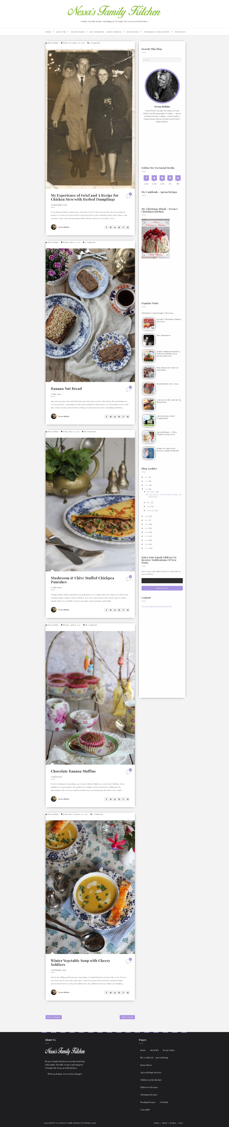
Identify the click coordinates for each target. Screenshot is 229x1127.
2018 (147, 516)
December (151, 492)
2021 (146, 481)
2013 (146, 536)
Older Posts (127, 1017)
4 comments (95, 43)
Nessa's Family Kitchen (70, 1123)
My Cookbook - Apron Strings (105, 32)
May (148, 502)
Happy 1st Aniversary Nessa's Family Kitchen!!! (168, 449)
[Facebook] (146, 178)
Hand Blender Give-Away (168, 384)
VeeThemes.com (89, 1123)
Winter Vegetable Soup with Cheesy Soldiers (80, 962)
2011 (146, 544)
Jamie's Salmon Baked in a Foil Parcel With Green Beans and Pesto (168, 353)
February (151, 510)
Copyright (145, 1109)
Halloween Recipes (149, 1087)
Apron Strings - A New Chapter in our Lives (167, 433)
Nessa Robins (53, 43)
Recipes (173, 1123)
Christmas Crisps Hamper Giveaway (157, 313)
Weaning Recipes (148, 1102)
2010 (147, 548)
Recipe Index (78, 32)
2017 (146, 520)
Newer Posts (53, 1017)
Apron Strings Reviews (150, 1072)
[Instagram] (162, 178)
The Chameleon (163, 335)
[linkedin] (178, 178)
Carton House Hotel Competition (166, 417)
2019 (147, 489)
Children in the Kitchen (157, 32)
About (164, 1123)
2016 (147, 524)
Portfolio (180, 32)
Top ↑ (181, 1123)
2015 (146, 528)
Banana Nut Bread (66, 388)
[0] (129, 197)
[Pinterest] (170, 178)
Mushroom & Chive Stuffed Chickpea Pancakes (82, 580)
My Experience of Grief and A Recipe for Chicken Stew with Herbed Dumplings (84, 197)
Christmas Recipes (148, 1094)
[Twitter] (154, 178)
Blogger (78, 1074)
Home (48, 32)
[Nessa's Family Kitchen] (65, 1051)
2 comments (90, 242)
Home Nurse (132, 32)
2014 (147, 532)
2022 (147, 477)
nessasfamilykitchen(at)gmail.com (157, 606)
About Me (61, 32)
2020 (147, 485)
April (149, 506)
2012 (146, 540)
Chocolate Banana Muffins (73, 771)
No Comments (90, 431)
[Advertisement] (162, 144)
